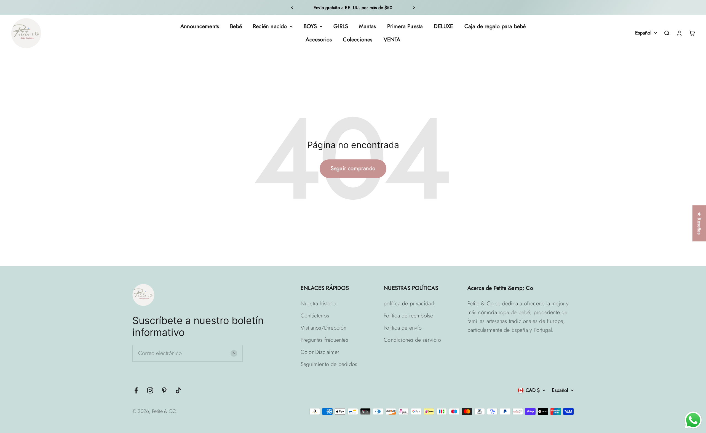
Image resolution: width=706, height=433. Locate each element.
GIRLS (340, 26)
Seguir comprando (353, 168)
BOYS (310, 26)
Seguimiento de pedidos (329, 364)
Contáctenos (315, 316)
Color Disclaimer (320, 352)
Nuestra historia (318, 304)
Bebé (236, 26)
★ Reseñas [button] (699, 223)
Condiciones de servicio (412, 340)
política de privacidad (409, 304)
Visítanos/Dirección (324, 328)
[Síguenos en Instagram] (150, 390)
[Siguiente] (414, 7)
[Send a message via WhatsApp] (693, 420)
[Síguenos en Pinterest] (164, 390)
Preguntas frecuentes (324, 340)
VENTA (392, 40)
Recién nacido (270, 26)
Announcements (199, 26)
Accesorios (319, 40)
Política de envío (403, 328)
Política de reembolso (408, 316)
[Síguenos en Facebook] (136, 390)
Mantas (367, 26)
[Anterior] (292, 7)
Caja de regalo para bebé (495, 26)
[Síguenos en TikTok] (178, 390)
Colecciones (357, 40)
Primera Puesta (405, 26)
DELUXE (443, 26)
